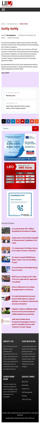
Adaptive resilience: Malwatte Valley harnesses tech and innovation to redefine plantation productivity (24, 311)
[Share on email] (32, 121)
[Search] (35, 128)
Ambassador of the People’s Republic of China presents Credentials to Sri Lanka (25, 240)
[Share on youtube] (22, 121)
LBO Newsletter (27, 392)
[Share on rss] (36, 121)
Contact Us (25, 389)
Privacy (24, 396)
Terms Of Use (26, 399)
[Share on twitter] (4, 121)
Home (3, 24)
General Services (12, 24)
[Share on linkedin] (13, 121)
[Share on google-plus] (18, 121)
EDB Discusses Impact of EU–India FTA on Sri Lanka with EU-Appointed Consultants (24, 279)
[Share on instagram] (27, 121)
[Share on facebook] (8, 121)
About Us (25, 382)
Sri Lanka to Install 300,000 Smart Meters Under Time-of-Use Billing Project (24, 259)
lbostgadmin (11, 35)
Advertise (25, 385)
